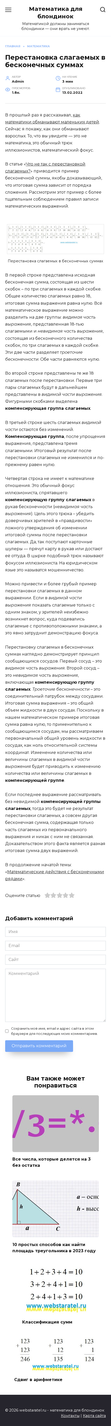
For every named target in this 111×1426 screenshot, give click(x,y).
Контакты (70, 1415)
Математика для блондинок (55, 12)
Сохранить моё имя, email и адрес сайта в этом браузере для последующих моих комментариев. (54, 1031)
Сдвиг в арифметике (38, 1379)
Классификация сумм (47, 1322)
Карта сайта (94, 1415)
